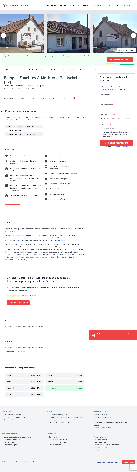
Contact (62, 98)
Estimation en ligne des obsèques (106, 462)
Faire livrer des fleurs (120, 59)
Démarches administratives (59, 422)
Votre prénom (106, 105)
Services (22, 98)
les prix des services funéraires (56, 257)
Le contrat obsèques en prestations (17, 437)
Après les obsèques (11, 420)
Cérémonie (53, 437)
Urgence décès (108, 89)
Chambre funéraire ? (101, 420)
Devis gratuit (127, 5)
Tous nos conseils (101, 439)
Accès (51, 98)
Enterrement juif (55, 445)
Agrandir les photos (127, 50)
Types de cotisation (11, 442)
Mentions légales (100, 447)
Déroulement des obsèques (14, 417)
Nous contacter (100, 442)
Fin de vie (121, 89)
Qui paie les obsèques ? (58, 415)
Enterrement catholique (58, 439)
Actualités (113, 5)
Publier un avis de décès (103, 427)
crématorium (61, 240)
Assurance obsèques (12, 439)
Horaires (73, 98)
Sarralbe (76, 117)
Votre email (105, 125)
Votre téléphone (107, 115)
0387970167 (21, 351)
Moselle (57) (26, 120)
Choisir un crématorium (102, 417)
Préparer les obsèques (12, 415)
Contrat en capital (11, 445)
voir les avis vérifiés (127, 64)
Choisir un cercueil (101, 415)
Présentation (9, 98)
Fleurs (41, 98)
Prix (32, 98)
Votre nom (105, 94)
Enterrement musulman (58, 442)
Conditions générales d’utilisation (106, 445)
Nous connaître (100, 437)
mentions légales (122, 147)
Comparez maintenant (116, 142)
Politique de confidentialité (104, 450)
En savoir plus (12, 207)
